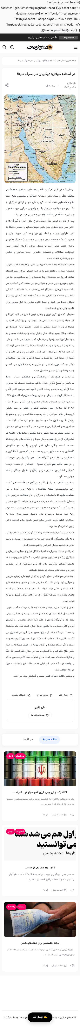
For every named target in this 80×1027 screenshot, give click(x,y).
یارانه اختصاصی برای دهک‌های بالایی (40, 943)
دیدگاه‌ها (28, 740)
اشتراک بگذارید (18, 695)
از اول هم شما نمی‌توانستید (40, 868)
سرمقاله (21, 906)
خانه (74, 61)
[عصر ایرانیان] (40, 47)
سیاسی (10, 831)
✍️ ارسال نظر (40, 1017)
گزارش (10, 756)
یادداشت (11, 906)
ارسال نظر (63, 695)
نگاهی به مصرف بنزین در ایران (42, 37)
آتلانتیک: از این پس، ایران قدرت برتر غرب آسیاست (40, 793)
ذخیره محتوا (43, 695)
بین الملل (65, 61)
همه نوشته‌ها (37, 715)
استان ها (20, 831)
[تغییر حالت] (11, 47)
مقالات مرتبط (50, 740)
